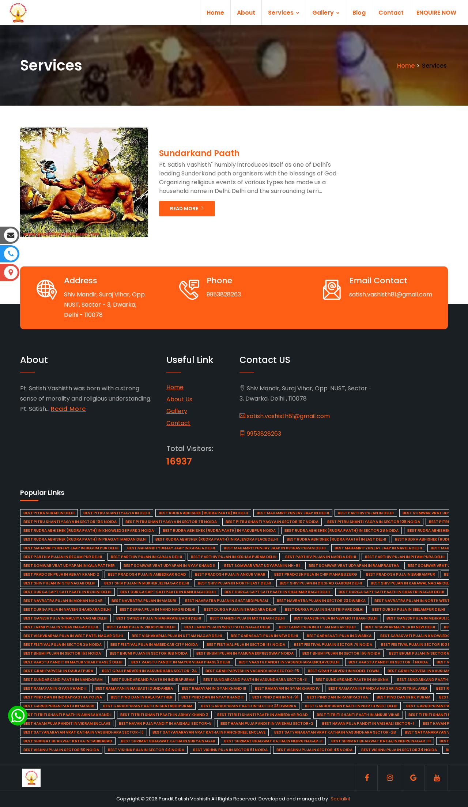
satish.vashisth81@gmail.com (287, 416)
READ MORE (184, 208)
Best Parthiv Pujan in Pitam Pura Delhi (405, 557)
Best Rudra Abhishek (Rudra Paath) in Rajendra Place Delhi (216, 539)
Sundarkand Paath (199, 153)
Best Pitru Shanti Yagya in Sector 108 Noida (373, 521)
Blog (359, 12)
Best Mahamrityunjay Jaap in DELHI (293, 513)
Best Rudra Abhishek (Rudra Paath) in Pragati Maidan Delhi (85, 539)
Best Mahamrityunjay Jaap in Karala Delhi (171, 548)
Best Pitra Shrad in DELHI (49, 513)
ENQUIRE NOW (436, 12)
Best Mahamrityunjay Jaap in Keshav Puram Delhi (275, 548)
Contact (391, 12)
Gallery (323, 12)
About (246, 12)
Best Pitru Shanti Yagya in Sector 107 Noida (272, 521)
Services (281, 12)
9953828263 (263, 433)
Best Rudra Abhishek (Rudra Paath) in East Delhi (336, 539)
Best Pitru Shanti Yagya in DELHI (116, 513)
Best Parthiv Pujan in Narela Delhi (320, 557)
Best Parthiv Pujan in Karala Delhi (146, 557)
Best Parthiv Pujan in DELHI (366, 513)
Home (215, 12)
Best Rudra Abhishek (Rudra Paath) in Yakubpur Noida (219, 530)
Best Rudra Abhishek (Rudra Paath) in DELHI (203, 513)
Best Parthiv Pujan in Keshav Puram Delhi (233, 557)
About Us (179, 399)
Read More (68, 409)
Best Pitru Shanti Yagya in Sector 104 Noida (70, 521)
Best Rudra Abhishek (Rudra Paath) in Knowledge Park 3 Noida (88, 530)
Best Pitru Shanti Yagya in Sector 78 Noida (171, 521)
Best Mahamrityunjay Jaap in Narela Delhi (378, 548)
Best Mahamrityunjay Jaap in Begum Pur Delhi (70, 548)
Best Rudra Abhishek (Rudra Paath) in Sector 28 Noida (341, 530)
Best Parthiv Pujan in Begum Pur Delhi (62, 557)
